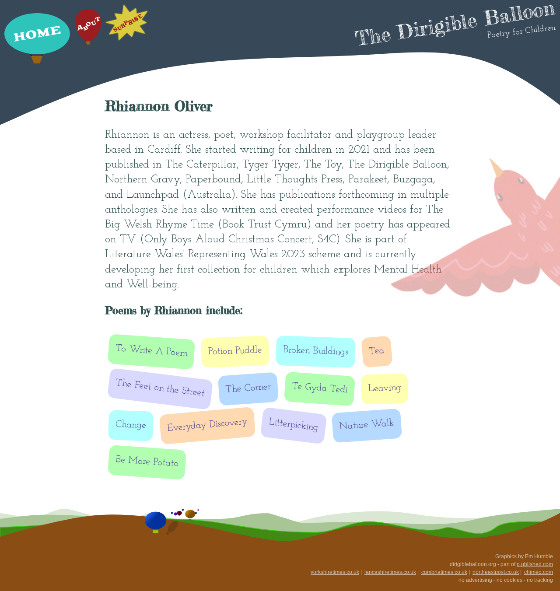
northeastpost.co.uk (495, 572)
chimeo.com (538, 572)
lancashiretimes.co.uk (390, 572)
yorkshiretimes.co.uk (335, 572)
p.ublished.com (535, 564)
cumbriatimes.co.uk (444, 572)
